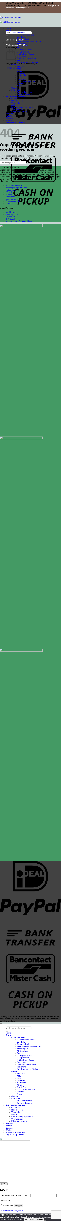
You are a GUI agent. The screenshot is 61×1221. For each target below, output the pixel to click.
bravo (19, 71)
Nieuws (9, 113)
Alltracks (21, 67)
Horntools (21, 75)
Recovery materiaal (25, 35)
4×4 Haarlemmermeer (16, 96)
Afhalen (14, 105)
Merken (14, 65)
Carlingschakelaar (25, 50)
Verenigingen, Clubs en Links (19, 221)
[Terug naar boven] (1, 1023)
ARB (19, 69)
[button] (16, 45)
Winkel (9, 120)
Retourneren (17, 101)
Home (8, 28)
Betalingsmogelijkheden (22, 107)
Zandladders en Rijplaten (28, 62)
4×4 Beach (10, 219)
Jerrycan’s (21, 56)
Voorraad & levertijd (15, 123)
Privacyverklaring (19, 111)
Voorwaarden (17, 109)
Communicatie (23, 39)
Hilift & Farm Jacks (25, 54)
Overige (14, 88)
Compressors (23, 52)
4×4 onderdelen (18, 33)
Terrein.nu (10, 217)
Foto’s (9, 116)
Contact (9, 118)
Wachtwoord (6, 1200)
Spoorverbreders (24, 94)
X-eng (19, 86)
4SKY (19, 77)
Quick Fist (21, 79)
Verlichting (21, 60)
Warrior (20, 84)
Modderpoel (11, 212)
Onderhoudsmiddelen (26, 58)
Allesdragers (22, 43)
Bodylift (20, 48)
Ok (26, 1219)
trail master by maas (26, 82)
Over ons (15, 99)
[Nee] (45, 1220)
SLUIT (3, 1184)
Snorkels (21, 37)
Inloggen (18, 1206)
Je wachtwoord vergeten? (11, 1210)
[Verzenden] (7, 1031)
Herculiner (21, 73)
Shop (8, 30)
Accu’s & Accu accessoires (29, 41)
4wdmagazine (12, 214)
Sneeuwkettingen (24, 92)
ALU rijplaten (23, 45)
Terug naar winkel (14, 68)
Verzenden (16, 103)
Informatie (15, 90)
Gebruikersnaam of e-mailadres (15, 1195)
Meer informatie (36, 1219)
